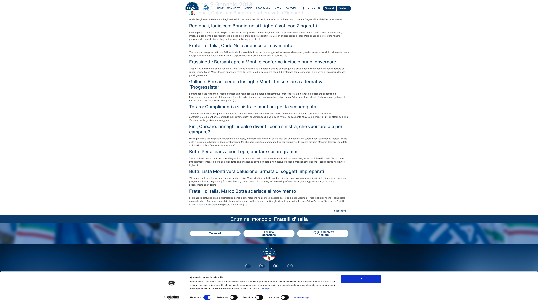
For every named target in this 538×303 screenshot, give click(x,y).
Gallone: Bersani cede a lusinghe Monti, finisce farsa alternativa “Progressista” (256, 84)
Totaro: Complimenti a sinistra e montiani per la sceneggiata (252, 106)
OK (361, 278)
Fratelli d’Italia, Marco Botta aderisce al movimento (242, 191)
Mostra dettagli (301, 297)
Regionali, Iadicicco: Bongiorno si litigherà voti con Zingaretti (253, 25)
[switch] (234, 297)
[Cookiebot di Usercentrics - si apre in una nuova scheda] (171, 297)
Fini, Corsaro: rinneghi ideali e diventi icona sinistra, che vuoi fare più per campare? (265, 129)
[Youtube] (313, 8)
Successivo (341, 210)
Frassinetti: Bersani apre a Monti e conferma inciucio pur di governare (262, 62)
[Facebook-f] (303, 8)
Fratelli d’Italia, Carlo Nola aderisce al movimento (240, 45)
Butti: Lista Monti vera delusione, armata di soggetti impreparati (256, 171)
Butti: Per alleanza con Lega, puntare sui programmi (243, 151)
